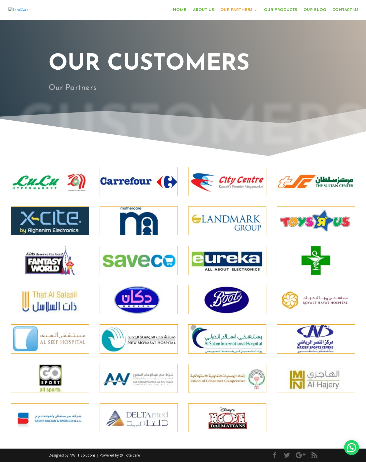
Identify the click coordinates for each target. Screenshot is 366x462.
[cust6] (316, 194)
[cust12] (50, 273)
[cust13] (139, 273)
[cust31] (227, 430)
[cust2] (139, 194)
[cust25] (50, 391)
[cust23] (227, 352)
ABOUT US (203, 10)
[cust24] (316, 352)
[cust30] (139, 430)
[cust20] (316, 312)
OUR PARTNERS (236, 10)
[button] (351, 447)
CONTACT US (345, 10)
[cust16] (50, 312)
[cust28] (316, 391)
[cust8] (139, 233)
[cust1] (227, 391)
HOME (179, 10)
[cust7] (316, 273)
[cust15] (227, 273)
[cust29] (50, 430)
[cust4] (227, 194)
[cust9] (227, 233)
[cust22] (139, 352)
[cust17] (139, 312)
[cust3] (50, 194)
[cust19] (227, 312)
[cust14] (50, 233)
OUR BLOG (315, 10)
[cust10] (316, 233)
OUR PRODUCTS (280, 10)
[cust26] (139, 391)
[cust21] (50, 352)
